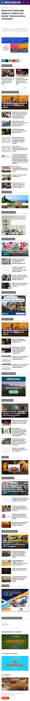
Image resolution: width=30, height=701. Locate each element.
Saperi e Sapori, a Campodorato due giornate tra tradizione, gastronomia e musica (20, 149)
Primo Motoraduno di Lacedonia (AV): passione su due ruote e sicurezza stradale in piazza (20, 123)
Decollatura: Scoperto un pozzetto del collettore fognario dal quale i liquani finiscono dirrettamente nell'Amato (19, 441)
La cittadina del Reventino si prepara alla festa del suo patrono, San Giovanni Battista (19, 579)
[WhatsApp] (10, 60)
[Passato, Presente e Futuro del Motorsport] (6, 177)
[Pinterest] (14, 60)
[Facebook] (3, 60)
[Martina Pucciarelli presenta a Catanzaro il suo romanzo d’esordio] (6, 286)
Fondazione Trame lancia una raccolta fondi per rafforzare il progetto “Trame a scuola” (20, 499)
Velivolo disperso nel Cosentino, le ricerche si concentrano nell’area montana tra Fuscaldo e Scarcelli (18, 140)
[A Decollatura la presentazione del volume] (6, 431)
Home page (5, 7)
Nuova (4, 87)
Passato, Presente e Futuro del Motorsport (19, 175)
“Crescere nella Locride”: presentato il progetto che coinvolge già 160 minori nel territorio (20, 508)
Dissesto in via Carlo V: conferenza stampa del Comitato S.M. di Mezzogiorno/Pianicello (18, 261)
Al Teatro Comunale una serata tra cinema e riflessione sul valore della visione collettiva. (19, 269)
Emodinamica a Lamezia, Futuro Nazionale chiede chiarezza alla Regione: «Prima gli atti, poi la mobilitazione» (19, 350)
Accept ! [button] (5, 698)
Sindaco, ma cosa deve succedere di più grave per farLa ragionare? (19, 449)
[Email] (17, 60)
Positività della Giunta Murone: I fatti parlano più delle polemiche (19, 131)
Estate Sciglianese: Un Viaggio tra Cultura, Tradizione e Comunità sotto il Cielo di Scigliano (20, 562)
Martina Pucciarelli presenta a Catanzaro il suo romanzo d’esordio (20, 285)
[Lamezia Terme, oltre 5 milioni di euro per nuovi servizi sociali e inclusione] (6, 359)
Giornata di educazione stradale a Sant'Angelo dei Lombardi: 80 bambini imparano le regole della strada (19, 554)
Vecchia (25, 87)
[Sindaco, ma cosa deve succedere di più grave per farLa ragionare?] (6, 450)
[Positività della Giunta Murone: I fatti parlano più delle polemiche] (6, 132)
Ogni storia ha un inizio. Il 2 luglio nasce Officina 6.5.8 (19, 569)
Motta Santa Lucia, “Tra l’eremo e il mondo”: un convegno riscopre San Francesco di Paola (8, 81)
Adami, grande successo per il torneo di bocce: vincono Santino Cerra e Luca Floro (22, 81)
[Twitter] (6, 60)
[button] (2, 2)
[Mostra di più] (21, 60)
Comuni (11, 7)
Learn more (11, 694)
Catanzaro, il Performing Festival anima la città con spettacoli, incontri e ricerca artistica (19, 516)
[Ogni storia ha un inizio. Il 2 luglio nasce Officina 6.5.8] (6, 571)
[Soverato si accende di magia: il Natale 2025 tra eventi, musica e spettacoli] (6, 525)
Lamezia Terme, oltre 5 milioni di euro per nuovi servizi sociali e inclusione (20, 358)
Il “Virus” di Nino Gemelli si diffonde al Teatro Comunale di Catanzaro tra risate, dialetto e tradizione (20, 277)
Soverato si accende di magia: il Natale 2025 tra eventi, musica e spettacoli (20, 524)
